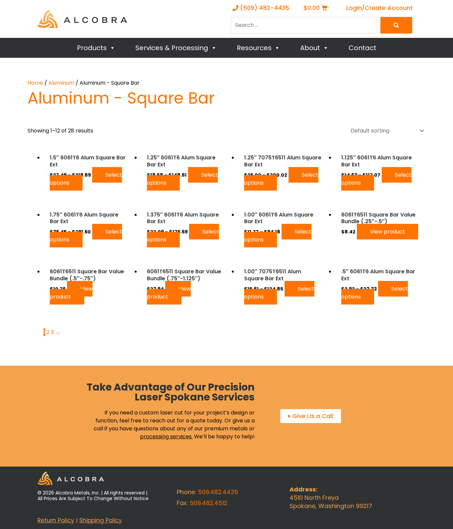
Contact (362, 47)
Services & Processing (171, 47)
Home (35, 83)
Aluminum (61, 83)
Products (92, 47)
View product (387, 231)
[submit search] (396, 25)
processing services (166, 436)
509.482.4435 (218, 492)
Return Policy (55, 520)
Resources (254, 47)
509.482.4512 (208, 503)
